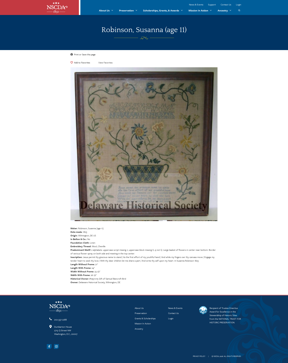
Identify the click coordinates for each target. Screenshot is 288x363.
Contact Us (226, 4)
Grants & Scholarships (145, 318)
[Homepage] (57, 7)
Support (212, 4)
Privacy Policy (199, 356)
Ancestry (223, 10)
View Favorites (105, 62)
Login (238, 4)
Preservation (126, 10)
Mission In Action (198, 10)
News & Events (196, 4)
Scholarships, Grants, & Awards (161, 10)
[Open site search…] (239, 10)
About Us (104, 10)
